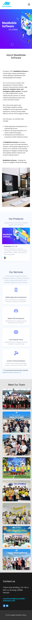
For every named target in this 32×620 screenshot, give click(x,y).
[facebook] (4, 605)
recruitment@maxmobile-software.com (14, 600)
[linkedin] (7, 605)
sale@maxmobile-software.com (11, 372)
